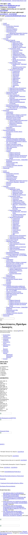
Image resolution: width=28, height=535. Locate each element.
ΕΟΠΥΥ (2, 444)
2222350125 (4, 14)
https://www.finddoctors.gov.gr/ (10, 5)
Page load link (3, 534)
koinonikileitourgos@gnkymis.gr (12, 471)
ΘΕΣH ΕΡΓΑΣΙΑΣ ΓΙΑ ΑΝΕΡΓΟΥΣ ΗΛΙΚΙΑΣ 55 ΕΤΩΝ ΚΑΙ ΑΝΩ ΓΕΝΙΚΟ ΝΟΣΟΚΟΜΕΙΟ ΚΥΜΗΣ (15, 503)
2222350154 (14, 467)
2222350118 (12, 7)
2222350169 (4, 10)
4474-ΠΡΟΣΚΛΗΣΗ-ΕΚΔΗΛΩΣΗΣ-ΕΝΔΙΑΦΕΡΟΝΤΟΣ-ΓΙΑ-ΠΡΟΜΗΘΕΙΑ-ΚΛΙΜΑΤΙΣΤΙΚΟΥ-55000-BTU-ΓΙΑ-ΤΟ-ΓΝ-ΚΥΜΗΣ (14, 508)
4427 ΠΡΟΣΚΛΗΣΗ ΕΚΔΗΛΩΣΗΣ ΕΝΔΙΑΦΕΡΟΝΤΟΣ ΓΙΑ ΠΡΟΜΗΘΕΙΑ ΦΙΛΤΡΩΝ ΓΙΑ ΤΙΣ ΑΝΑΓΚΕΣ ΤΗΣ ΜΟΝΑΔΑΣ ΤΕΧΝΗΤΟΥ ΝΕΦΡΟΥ (13, 513)
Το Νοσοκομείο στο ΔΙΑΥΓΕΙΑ (8, 418)
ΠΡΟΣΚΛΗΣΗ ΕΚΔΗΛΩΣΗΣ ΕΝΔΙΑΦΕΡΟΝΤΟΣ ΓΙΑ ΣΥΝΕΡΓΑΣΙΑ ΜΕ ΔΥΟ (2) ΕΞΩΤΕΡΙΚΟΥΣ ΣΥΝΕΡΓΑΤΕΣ (14, 497)
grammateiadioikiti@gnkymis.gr (15, 16)
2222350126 (21, 451)
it (18, 330)
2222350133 (7, 467)
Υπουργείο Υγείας (4, 431)
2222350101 (16, 456)
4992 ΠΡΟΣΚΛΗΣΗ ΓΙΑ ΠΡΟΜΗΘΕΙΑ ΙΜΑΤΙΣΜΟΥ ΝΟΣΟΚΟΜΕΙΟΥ (13, 493)
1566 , (9, 4)
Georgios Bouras (23, 533)
